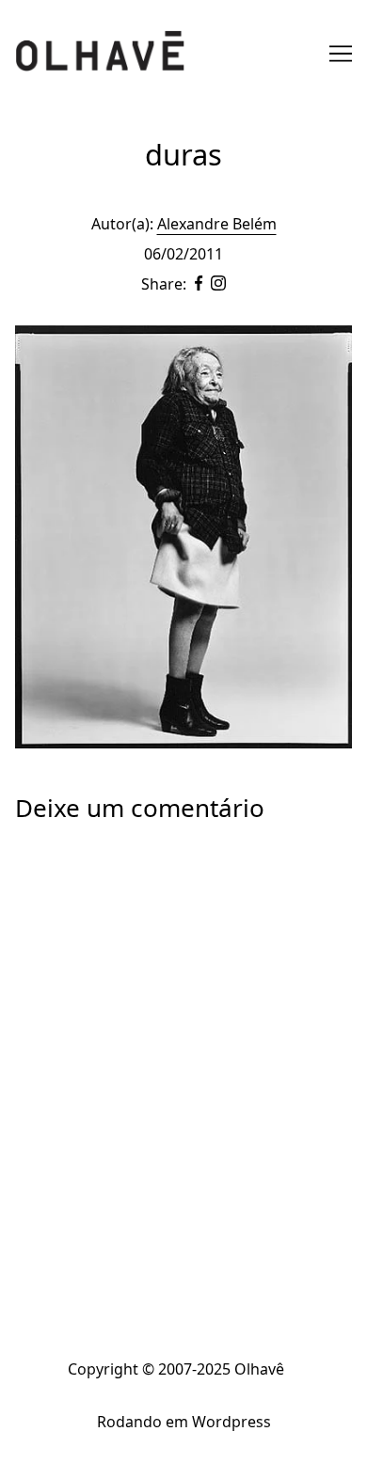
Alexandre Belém (217, 223)
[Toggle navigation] (340, 53)
